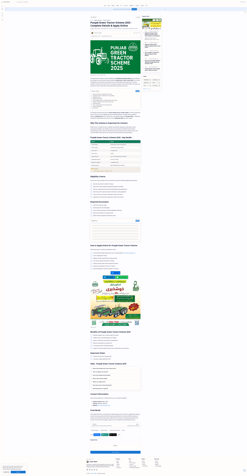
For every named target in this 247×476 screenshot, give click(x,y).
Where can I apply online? (99, 381)
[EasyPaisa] (131, 5)
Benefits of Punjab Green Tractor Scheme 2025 (103, 101)
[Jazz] (105, 5)
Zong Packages (158, 466)
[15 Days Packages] (156, 80)
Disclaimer (118, 467)
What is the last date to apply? (100, 378)
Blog (130, 461)
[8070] (156, 83)
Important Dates (96, 103)
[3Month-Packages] (94, 430)
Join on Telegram (110, 277)
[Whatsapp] (92, 470)
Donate (143, 462)
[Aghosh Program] (104, 430)
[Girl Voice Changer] (153, 66)
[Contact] (2, 16)
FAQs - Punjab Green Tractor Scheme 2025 (102, 104)
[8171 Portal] (156, 85)
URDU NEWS (7, 2)
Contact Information (97, 106)
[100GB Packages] (147, 80)
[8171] (147, 85)
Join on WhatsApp (123, 277)
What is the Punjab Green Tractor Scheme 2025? (104, 368)
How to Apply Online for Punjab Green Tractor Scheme (105, 100)
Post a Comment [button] (115, 452)
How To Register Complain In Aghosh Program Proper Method (152, 54)
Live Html (131, 464)
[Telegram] (94, 470)
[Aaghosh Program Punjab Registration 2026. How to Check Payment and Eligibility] (151, 24)
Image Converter (132, 466)
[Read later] (134, 33)
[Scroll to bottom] (244, 470)
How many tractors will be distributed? (102, 385)
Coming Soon (145, 466)
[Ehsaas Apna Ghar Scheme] (115, 430)
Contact (118, 464)
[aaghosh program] (153, 31)
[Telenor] (113, 5)
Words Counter (132, 462)
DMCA (117, 462)
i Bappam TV (163, 473)
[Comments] (154, 20)
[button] (2, 2)
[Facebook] (87, 470)
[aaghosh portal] (153, 50)
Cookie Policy (6, 472)
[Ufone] (117, 5)
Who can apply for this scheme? (100, 371)
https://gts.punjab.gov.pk (129, 253)
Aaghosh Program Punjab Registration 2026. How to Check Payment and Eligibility (152, 34)
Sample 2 (157, 464)
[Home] (2, 6)
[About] (2, 13)
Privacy (117, 466)
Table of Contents (95, 91)
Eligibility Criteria (96, 97)
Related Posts (94, 220)
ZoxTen (156, 461)
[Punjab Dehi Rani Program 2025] (127, 425)
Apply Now (116, 272)
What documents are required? (100, 388)
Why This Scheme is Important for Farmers (102, 94)
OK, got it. (18, 472)
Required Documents (97, 98)
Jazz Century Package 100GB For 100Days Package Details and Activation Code (152, 62)
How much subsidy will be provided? (101, 375)
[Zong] (109, 5)
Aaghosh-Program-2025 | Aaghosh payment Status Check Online (152, 46)
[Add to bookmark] (160, 20)
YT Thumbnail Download (134, 467)
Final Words (95, 108)
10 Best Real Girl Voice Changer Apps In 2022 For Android (152, 69)
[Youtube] (90, 470)
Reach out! (134, 9)
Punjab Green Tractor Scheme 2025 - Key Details (103, 95)
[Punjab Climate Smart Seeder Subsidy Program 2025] (102, 425)
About (117, 461)
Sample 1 (157, 462)
